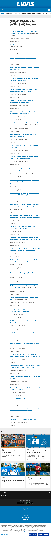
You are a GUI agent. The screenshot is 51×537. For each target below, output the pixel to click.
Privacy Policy (25, 517)
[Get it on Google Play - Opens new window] (30, 503)
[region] (25, 530)
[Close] (48, 525)
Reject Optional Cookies (43, 534)
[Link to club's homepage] (2, 9)
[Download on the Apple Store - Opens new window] (20, 503)
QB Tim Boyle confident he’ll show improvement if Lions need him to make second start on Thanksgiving (24, 181)
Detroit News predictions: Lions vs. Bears (22, 44)
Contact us (25, 515)
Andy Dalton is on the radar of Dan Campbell (23, 419)
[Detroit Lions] (25, 509)
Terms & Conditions (25, 521)
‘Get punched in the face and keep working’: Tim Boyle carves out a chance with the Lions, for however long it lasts (24, 285)
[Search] (46, 10)
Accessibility (25, 519)
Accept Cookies (32, 534)
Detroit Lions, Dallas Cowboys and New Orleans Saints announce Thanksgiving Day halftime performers (23, 272)
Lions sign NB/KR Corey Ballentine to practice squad (25, 399)
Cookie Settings (4, 534)
